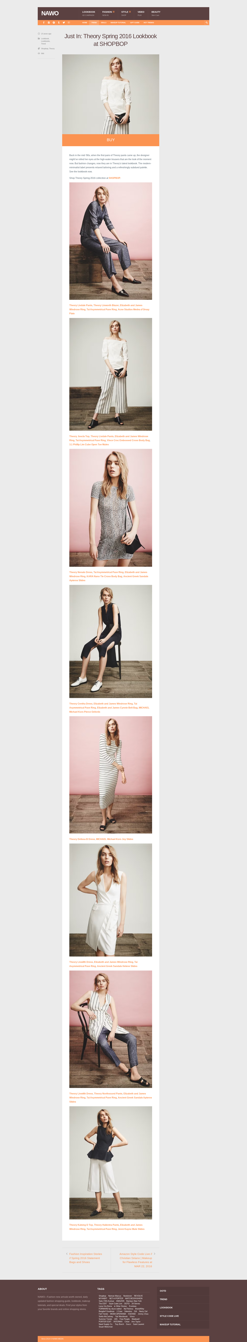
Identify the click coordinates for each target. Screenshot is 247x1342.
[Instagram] (48, 22)
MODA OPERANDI (118, 1314)
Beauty (156, 13)
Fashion (107, 13)
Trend (94, 22)
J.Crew (119, 1311)
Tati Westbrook (121, 1316)
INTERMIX (117, 1322)
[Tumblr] (58, 22)
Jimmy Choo (143, 1314)
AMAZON (120, 1301)
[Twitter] (63, 22)
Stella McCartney (106, 1316)
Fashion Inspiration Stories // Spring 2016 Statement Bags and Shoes (85, 1258)
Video (141, 13)
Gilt (135, 1311)
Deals (103, 22)
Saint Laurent (138, 1324)
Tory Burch (119, 1324)
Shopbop (44, 49)
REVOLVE (138, 1296)
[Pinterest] (53, 22)
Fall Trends (103, 1314)
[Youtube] (68, 22)
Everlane (132, 1306)
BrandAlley (139, 1309)
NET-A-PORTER (116, 1298)
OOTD (127, 1304)
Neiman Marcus (114, 1296)
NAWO (50, 13)
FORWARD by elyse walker (110, 1309)
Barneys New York (134, 1301)
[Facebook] (43, 22)
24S (115, 1319)
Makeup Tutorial (118, 22)
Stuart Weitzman (106, 1327)
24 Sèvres (136, 1304)
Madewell (136, 1319)
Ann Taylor (136, 1322)
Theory (52, 49)
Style (124, 13)
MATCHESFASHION (133, 1298)
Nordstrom (127, 1296)
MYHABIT (103, 1298)
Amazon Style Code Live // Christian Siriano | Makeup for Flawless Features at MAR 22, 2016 (135, 1260)
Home (84, 22)
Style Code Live (115, 1304)
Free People (125, 1319)
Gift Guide (134, 22)
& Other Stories (120, 1306)
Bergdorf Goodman (106, 1311)
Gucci (128, 1324)
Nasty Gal (143, 1311)
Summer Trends (105, 1319)
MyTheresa (128, 1309)
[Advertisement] (187, 83)
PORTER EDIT (105, 1322)
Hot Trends (149, 22)
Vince (132, 1316)
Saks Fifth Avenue (106, 1301)
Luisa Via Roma (105, 1306)
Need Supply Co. (106, 1324)
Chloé (127, 1322)
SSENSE (132, 1314)
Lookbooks (45, 41)
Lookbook (88, 13)
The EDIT (103, 1304)
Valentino (128, 1311)
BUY (111, 140)
